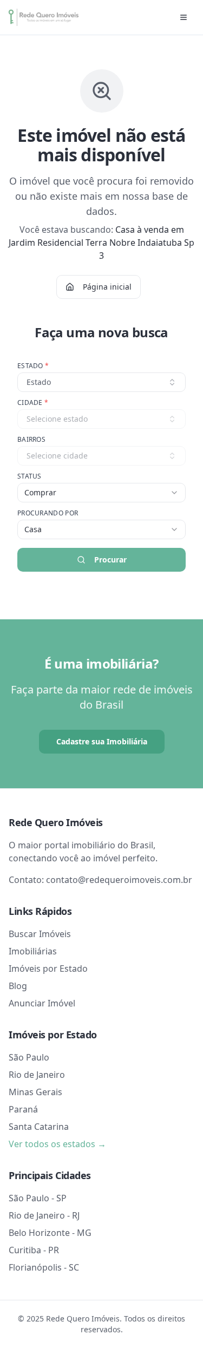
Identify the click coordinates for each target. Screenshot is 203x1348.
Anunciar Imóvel (42, 1003)
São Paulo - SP (38, 1198)
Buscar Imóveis (40, 934)
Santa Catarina (39, 1127)
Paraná (23, 1109)
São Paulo (29, 1057)
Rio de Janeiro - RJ (44, 1215)
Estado (33, 366)
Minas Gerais (35, 1092)
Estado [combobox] (39, 382)
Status (29, 476)
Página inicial (107, 287)
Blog (18, 986)
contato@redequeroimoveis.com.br (119, 880)
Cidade (32, 402)
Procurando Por (47, 513)
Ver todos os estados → (57, 1144)
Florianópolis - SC (44, 1267)
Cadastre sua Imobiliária (101, 741)
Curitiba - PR (34, 1250)
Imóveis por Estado (48, 968)
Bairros (31, 439)
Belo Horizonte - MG (50, 1233)
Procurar (110, 559)
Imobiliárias (33, 951)
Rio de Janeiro (37, 1075)
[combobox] (101, 492)
